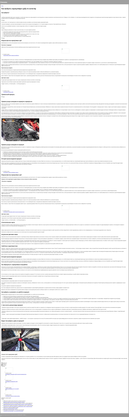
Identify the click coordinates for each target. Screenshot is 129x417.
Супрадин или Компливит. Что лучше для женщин (13, 410)
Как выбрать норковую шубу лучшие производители (13, 211)
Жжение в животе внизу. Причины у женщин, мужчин (14, 402)
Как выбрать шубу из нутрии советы (12, 396)
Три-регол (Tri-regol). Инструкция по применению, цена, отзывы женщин (17, 406)
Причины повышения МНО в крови (10, 408)
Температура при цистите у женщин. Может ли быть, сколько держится (17, 404)
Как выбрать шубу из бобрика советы (10, 172)
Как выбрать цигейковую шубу (11, 381)
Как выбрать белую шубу (8, 92)
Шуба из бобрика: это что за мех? (12, 388)
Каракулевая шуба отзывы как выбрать (11, 55)
